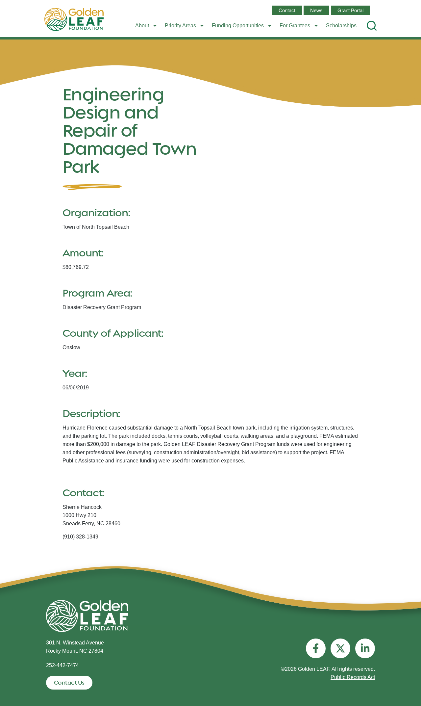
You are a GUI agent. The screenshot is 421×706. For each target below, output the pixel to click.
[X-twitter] (340, 648)
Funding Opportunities (238, 25)
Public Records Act (353, 677)
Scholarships (341, 25)
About (142, 25)
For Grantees (295, 25)
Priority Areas (180, 25)
